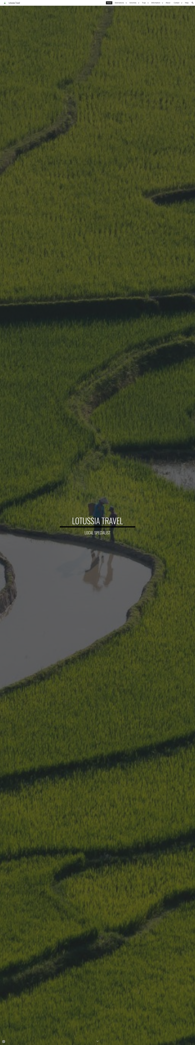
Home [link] (109, 3)
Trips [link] (144, 3)
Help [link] (186, 3)
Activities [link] (132, 3)
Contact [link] (176, 3)
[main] (97, 521)
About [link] (168, 3)
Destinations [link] (119, 3)
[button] (192, 2)
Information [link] (155, 3)
